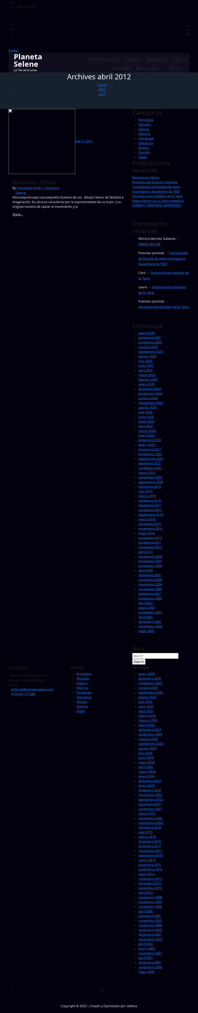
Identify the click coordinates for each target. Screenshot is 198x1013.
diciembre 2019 (149, 487)
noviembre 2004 (150, 584)
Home (102, 85)
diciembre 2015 (149, 524)
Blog (174, 68)
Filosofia (144, 124)
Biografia (147, 68)
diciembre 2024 (149, 389)
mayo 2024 (146, 421)
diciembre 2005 (149, 575)
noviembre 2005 (150, 580)
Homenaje (146, 138)
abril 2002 (145, 603)
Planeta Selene (28, 60)
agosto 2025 (147, 356)
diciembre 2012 (149, 542)
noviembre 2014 (150, 528)
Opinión (144, 152)
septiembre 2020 (150, 482)
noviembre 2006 (150, 566)
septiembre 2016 (150, 515)
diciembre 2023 (149, 440)
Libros (179, 59)
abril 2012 (145, 552)
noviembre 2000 (150, 626)
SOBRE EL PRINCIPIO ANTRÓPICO (156, 205)
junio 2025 (146, 366)
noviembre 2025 (150, 342)
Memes (122, 68)
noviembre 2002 (150, 598)
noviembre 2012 (150, 547)
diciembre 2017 (149, 505)
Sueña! (13, 50)
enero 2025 (146, 384)
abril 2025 (145, 370)
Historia (144, 134)
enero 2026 (146, 333)
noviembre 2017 (150, 510)
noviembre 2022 (150, 454)
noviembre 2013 (150, 538)
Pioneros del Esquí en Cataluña (155, 182)
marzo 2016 (147, 519)
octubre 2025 (148, 347)
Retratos (156, 59)
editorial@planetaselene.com (32, 689)
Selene (133, 59)
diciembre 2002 (149, 594)
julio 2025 (145, 361)
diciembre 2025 (149, 338)
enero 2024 (146, 435)
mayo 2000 (146, 631)
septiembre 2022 (150, 459)
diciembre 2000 (149, 622)
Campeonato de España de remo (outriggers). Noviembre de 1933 (163, 258)
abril (102, 94)
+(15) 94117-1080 (23, 694)
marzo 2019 (147, 496)
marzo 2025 (147, 375)
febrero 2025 (147, 379)
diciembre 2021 (149, 463)
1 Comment (50, 188)
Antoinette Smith (29, 188)
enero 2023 (146, 445)
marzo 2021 (147, 473)
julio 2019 (145, 491)
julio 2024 (145, 412)
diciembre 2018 (149, 501)
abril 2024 (145, 426)
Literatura (145, 143)
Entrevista (145, 120)
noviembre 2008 (150, 556)
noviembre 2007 (150, 561)
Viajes (142, 157)
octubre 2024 (148, 398)
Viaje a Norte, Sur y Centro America (157, 201)
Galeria (20, 192)
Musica (143, 148)
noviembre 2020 (150, 477)
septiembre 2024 (150, 403)
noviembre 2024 (150, 393)
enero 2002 (146, 608)
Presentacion (104, 59)
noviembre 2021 (150, 468)
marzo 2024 (147, 431)
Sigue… (17, 214)
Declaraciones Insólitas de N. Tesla (157, 196)
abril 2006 (145, 570)
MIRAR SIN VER (149, 244)
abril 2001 (145, 617)
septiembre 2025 (150, 352)
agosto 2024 (147, 407)
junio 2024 (146, 417)
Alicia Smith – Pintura (33, 181)
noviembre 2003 (150, 589)
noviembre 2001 (150, 612)
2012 (102, 89)
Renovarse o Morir (146, 177)
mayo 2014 (146, 533)
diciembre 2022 (149, 449)
